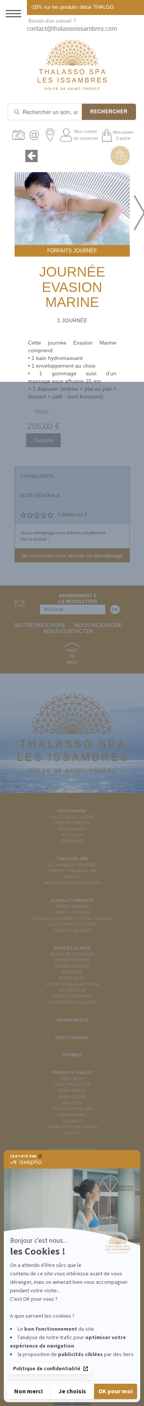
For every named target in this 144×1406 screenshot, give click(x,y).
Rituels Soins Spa (72, 1108)
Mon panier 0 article (123, 135)
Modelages (72, 978)
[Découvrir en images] (20, 135)
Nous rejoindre (98, 625)
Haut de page (72, 656)
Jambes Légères (72, 966)
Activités (72, 835)
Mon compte (85, 131)
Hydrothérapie (72, 960)
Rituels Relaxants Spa (72, 984)
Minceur (72, 972)
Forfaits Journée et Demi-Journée (72, 918)
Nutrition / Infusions (72, 1126)
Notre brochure (40, 625)
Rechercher (108, 111)
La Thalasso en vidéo (72, 864)
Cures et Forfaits (72, 900)
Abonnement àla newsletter (77, 598)
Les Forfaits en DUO (72, 924)
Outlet (72, 1133)
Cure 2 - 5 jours (72, 912)
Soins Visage (72, 1090)
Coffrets (72, 1078)
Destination (72, 811)
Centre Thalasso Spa (72, 871)
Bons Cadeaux (72, 906)
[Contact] (35, 135)
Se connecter (85, 138)
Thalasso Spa (72, 858)
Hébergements (72, 823)
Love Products (72, 1084)
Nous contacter (68, 631)
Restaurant (72, 829)
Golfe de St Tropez (72, 817)
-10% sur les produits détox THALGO (72, 7)
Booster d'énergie (72, 954)
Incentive (72, 841)
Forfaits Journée (72, 251)
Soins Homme (72, 1115)
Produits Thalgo (72, 1072)
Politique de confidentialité (46, 1369)
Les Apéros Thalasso (72, 1002)
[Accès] (51, 135)
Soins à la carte (72, 948)
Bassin (72, 876)
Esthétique (72, 990)
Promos (72, 1055)
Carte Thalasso (72, 930)
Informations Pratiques (72, 882)
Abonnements (72, 1020)
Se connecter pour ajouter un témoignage (72, 555)
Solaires (72, 1121)
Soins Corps (72, 1096)
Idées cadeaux (72, 1037)
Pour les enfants (72, 996)
